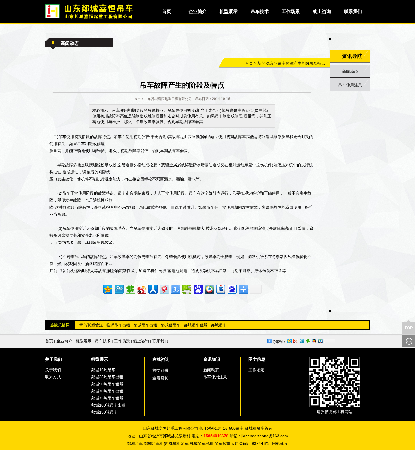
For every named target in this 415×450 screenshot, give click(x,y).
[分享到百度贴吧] (220, 288)
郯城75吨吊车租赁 (107, 398)
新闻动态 (265, 63)
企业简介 (198, 11)
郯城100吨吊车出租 (108, 405)
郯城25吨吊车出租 (107, 377)
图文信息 (256, 359)
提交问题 (160, 370)
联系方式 (53, 377)
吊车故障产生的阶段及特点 (301, 63)
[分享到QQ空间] (107, 288)
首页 (166, 11)
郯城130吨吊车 (104, 412)
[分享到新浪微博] (141, 288)
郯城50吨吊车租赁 (107, 384)
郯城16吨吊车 (103, 370)
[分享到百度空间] (186, 288)
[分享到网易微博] (164, 288)
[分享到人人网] (152, 288)
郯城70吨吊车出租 (107, 391)
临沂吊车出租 (118, 325)
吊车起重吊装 (226, 443)
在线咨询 (160, 359)
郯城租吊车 (170, 325)
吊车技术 (260, 11)
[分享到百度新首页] (231, 288)
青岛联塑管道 (91, 325)
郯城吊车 (219, 325)
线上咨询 (322, 11)
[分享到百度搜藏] (198, 288)
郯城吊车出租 (145, 325)
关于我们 (53, 359)
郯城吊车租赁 (195, 325)
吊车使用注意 (350, 85)
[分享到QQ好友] (314, 340)
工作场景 (291, 11)
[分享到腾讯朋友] (130, 288)
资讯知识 (211, 359)
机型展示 (229, 11)
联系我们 (353, 11)
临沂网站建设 (276, 443)
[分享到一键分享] (175, 288)
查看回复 (160, 378)
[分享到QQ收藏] (209, 288)
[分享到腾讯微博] (118, 288)
